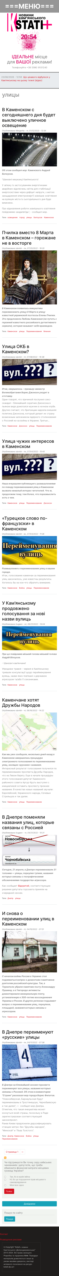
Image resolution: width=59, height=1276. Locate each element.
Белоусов (38, 217)
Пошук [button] (9, 1219)
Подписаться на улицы (5, 1158)
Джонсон (23, 426)
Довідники (29, 1203)
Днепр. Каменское (16, 1136)
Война (22, 588)
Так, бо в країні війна (20, 1177)
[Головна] (29, 22)
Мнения (46, 331)
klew (26, 1255)
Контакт (4, 1234)
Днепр (10, 898)
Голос (9, 1191)
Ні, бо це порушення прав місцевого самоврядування (28, 1180)
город (22, 217)
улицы (29, 217)
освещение (13, 217)
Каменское (49, 217)
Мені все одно (17, 1185)
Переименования (34, 331)
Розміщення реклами (11, 1239)
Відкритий (23, 885)
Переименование (44, 426)
